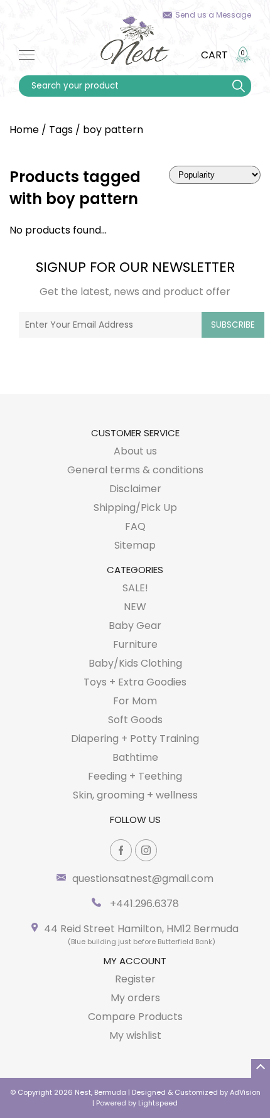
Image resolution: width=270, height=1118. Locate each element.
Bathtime (135, 757)
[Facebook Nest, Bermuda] (121, 850)
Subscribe (233, 325)
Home (24, 129)
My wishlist (135, 1035)
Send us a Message (213, 14)
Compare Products (135, 1016)
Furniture (135, 644)
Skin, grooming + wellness (135, 795)
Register (135, 979)
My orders (135, 998)
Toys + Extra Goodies (135, 682)
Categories (135, 569)
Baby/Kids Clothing (135, 663)
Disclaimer (135, 488)
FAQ (135, 526)
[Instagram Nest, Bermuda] (146, 850)
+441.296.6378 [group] (143, 903)
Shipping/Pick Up (135, 507)
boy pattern (113, 129)
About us (135, 451)
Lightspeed (158, 1103)
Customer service (135, 432)
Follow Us (135, 819)
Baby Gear (135, 625)
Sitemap (135, 545)
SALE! (135, 588)
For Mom (135, 701)
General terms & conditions (135, 470)
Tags (61, 129)
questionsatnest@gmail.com (142, 878)
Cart (214, 55)
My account (135, 960)
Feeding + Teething (135, 776)
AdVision (245, 1092)
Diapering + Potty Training (135, 738)
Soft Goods (135, 719)
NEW (135, 606)
